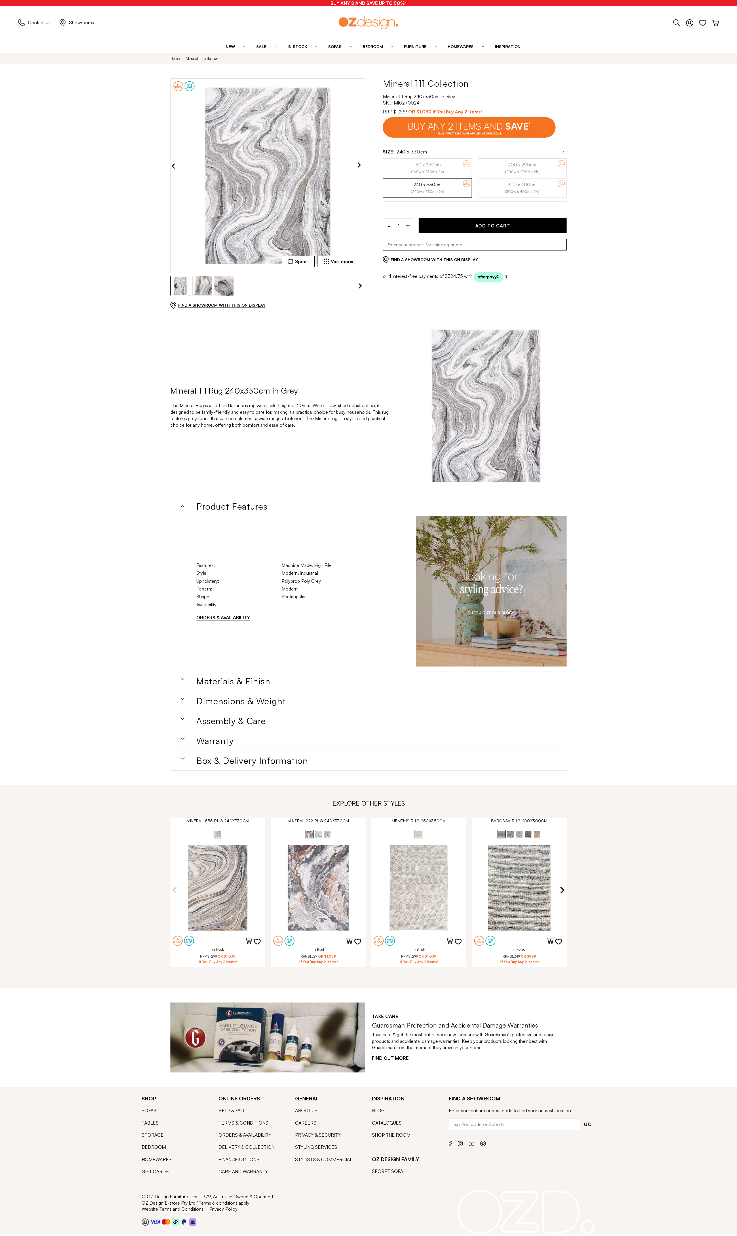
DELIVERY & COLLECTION (247, 1147)
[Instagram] (460, 1142)
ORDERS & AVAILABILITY (223, 617)
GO (588, 1124)
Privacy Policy (223, 1209)
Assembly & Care (231, 721)
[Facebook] (450, 1142)
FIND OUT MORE (390, 1058)
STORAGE (153, 1135)
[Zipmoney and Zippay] (192, 1222)
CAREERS (305, 1123)
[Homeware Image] (491, 591)
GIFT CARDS (155, 1171)
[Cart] (715, 22)
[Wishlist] (705, 22)
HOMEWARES (157, 1159)
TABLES (150, 1123)
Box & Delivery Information (252, 760)
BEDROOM (154, 1147)
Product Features (231, 506)
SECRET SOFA (387, 1171)
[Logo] (368, 23)
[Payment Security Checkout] (145, 1222)
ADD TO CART (492, 226)
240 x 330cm (405, 152)
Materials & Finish (233, 681)
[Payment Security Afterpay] (175, 1222)
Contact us (39, 22)
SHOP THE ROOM (391, 1135)
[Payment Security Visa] (155, 1222)
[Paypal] (184, 1222)
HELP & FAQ (231, 1110)
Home (175, 58)
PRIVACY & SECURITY (318, 1135)
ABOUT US (306, 1110)
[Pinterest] (483, 1142)
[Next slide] (360, 166)
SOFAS (149, 1110)
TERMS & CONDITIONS (243, 1123)
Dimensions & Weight (241, 701)
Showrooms (81, 22)
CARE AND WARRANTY (243, 1171)
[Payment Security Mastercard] (166, 1222)
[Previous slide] (174, 166)
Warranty (214, 741)
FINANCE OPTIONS (239, 1159)
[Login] (692, 22)
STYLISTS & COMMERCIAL (323, 1159)
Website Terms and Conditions (173, 1209)
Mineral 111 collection (202, 58)
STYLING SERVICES (316, 1147)
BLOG (378, 1110)
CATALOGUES (387, 1123)
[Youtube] (471, 1143)
